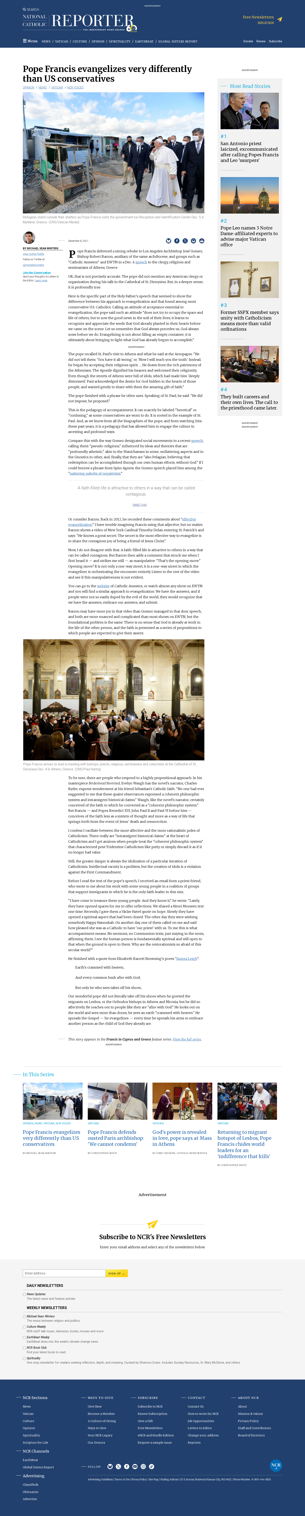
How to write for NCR (203, 1414)
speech (141, 262)
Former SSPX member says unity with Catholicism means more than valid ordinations (250, 321)
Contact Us (196, 1406)
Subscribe (275, 41)
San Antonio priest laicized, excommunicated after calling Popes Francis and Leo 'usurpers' (250, 152)
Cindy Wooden (165, 1153)
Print (201, 240)
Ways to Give (97, 1428)
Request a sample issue (155, 1442)
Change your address (203, 1435)
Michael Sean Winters (41, 1153)
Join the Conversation (37, 272)
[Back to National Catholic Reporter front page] (80, 23)
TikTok (151, 1466)
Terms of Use (122, 1479)
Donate (248, 41)
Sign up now (266, 22)
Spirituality (120, 41)
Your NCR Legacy (100, 1435)
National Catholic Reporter (276, 1465)
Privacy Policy (248, 1421)
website (103, 586)
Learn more (41, 280)
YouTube (135, 1466)
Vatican (61, 41)
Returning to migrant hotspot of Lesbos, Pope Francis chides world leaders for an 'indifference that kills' (244, 1144)
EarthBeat (144, 41)
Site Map (153, 1479)
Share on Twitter (185, 240)
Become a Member (101, 1414)
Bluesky (110, 1466)
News (46, 41)
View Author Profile (33, 253)
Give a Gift (145, 1421)
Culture (80, 41)
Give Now (95, 1406)
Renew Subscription (152, 1414)
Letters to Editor (200, 1428)
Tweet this (139, 504)
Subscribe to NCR (150, 1406)
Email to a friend (193, 240)
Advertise (30, 1499)
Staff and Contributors (254, 1428)
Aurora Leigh (186, 959)
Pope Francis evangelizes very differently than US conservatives (51, 1138)
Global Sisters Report (178, 41)
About (242, 1406)
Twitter (118, 1466)
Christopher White (104, 1153)
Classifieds (30, 1485)
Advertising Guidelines (100, 1479)
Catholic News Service (192, 1153)
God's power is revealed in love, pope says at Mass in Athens (182, 1138)
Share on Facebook (176, 240)
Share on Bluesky (168, 240)
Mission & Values (250, 1414)
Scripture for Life (35, 1442)
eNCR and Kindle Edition (156, 1435)
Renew (261, 41)
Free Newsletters (150, 1428)
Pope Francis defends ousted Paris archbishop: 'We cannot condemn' (116, 1138)
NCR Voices (75, 87)
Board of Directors (251, 1435)
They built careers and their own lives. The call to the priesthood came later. (249, 402)
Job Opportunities (201, 1421)
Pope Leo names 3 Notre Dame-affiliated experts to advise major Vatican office (249, 236)
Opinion (98, 41)
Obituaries (30, 1492)
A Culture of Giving (102, 1421)
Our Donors (96, 1442)
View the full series (187, 1039)
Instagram (143, 1466)
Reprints (194, 1442)
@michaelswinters (33, 264)
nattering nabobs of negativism (95, 473)
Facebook (126, 1466)
